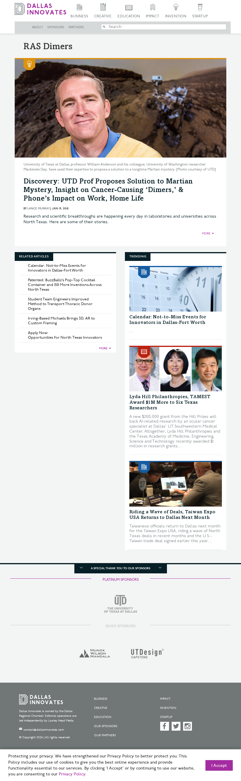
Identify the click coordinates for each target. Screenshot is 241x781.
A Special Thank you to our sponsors (120, 568)
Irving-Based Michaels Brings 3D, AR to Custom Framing (61, 320)
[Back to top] (222, 748)
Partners (76, 27)
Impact (152, 16)
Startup (200, 16)
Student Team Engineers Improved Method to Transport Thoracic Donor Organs (60, 304)
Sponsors (55, 27)
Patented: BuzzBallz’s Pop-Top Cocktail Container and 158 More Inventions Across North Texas (65, 285)
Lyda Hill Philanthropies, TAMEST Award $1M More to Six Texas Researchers (169, 403)
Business (79, 16)
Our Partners (105, 735)
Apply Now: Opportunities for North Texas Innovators (65, 335)
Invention (175, 16)
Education (129, 16)
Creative (103, 16)
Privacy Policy (72, 774)
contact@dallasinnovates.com (44, 730)
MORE (206, 233)
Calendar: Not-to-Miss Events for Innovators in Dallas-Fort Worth (57, 268)
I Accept (219, 765)
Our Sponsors (105, 726)
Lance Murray (38, 208)
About (37, 27)
